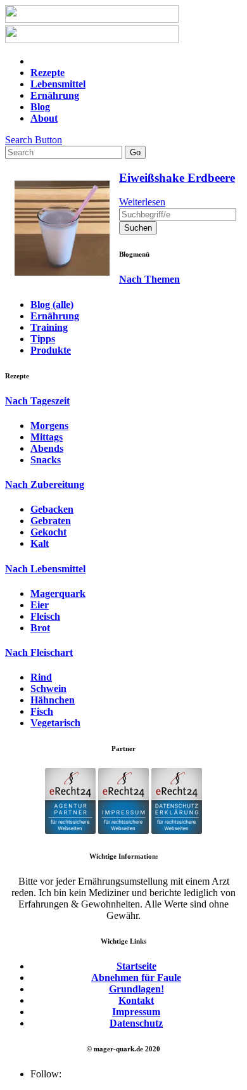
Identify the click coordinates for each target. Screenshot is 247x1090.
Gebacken (51, 509)
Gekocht (48, 532)
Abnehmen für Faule (136, 977)
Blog (40, 106)
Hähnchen (52, 700)
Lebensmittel (58, 84)
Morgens (49, 425)
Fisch (41, 711)
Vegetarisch (55, 722)
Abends (46, 448)
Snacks (45, 459)
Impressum (136, 1011)
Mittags (46, 437)
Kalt (39, 543)
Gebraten (50, 520)
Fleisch (45, 616)
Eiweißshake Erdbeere (177, 177)
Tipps (42, 338)
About (44, 118)
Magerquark (58, 593)
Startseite (136, 966)
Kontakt (136, 1000)
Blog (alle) (51, 304)
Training (49, 327)
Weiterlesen (142, 201)
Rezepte (47, 72)
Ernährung (54, 95)
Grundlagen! (136, 989)
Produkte (50, 350)
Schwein (48, 688)
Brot (40, 627)
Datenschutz (136, 1023)
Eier (39, 605)
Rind (41, 677)
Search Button (33, 139)
